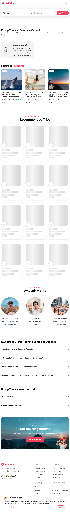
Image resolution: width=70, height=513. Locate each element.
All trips (9, 26)
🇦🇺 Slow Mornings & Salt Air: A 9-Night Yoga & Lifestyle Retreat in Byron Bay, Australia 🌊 (35, 96)
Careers (37, 490)
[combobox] (17, 13)
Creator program (57, 474)
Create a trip (56, 477)
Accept (61, 507)
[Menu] (66, 3)
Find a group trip (40, 468)
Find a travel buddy (41, 471)
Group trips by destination (60, 487)
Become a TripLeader (58, 468)
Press (36, 493)
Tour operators (56, 471)
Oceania (15, 26)
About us (38, 487)
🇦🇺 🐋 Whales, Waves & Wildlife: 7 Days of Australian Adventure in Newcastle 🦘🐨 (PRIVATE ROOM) (11, 96)
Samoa (22, 26)
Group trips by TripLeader (60, 490)
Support (37, 477)
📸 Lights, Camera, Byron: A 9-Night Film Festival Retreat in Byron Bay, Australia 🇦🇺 (58, 96)
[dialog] (35, 503)
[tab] (33, 89)
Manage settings (9, 507)
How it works (39, 474)
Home (3, 26)
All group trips (56, 493)
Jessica (7, 92)
